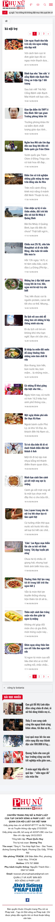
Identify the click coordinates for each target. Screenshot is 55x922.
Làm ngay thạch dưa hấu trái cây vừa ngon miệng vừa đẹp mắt (36, 44)
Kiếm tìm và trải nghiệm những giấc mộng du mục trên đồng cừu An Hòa (36, 178)
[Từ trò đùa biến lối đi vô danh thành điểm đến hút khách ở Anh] (14, 448)
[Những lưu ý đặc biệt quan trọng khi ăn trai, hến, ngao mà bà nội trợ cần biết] (14, 284)
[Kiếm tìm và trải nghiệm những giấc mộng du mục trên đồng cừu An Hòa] (14, 178)
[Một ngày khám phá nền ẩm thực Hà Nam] (14, 418)
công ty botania (15, 687)
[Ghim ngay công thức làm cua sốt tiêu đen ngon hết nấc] (14, 648)
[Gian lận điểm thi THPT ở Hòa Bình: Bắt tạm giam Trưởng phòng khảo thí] (14, 113)
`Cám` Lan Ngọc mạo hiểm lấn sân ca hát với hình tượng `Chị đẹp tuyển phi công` (37, 548)
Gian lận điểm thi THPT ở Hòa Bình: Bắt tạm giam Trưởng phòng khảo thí (36, 113)
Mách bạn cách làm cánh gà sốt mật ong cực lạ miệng (36, 480)
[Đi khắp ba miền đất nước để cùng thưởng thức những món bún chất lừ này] (14, 353)
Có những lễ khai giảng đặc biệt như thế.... (35, 387)
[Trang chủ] (5, 21)
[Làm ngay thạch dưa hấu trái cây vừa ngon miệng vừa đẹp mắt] (14, 44)
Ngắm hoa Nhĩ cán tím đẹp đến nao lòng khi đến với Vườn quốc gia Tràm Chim (37, 145)
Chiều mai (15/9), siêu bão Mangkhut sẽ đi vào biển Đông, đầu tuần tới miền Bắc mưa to (37, 249)
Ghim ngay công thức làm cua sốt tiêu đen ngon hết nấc (37, 648)
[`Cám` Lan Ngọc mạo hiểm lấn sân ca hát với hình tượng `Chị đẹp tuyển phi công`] (14, 546)
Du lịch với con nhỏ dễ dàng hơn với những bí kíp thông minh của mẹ (37, 320)
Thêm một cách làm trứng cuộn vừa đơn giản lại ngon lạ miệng (37, 615)
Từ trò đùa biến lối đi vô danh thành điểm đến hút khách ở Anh (36, 448)
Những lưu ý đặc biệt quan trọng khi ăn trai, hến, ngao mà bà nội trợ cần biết (37, 285)
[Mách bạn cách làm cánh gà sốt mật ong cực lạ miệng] (14, 481)
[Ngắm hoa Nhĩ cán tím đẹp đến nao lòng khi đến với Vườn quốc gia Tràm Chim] (14, 146)
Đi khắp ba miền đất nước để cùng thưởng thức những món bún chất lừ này (36, 354)
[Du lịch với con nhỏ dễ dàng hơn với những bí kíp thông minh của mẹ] (14, 320)
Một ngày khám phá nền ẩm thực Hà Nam (36, 416)
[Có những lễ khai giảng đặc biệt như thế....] (14, 389)
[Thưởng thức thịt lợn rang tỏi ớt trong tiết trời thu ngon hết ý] (14, 582)
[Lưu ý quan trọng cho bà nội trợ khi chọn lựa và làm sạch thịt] (14, 513)
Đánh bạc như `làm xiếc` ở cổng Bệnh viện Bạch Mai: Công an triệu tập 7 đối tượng (37, 78)
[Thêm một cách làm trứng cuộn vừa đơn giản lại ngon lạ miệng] (14, 615)
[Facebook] (27, 900)
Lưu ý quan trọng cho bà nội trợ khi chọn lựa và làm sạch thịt (36, 513)
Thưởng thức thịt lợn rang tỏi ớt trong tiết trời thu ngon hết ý (37, 582)
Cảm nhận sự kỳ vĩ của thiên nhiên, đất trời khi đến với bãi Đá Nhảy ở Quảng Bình (36, 213)
